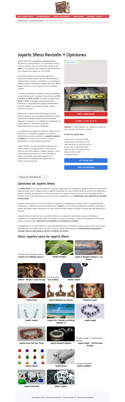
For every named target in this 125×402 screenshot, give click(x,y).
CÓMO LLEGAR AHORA (86, 114)
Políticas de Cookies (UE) (69, 397)
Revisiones (90, 16)
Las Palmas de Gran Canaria (36, 20)
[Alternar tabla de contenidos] (44, 177)
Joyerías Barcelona (43, 16)
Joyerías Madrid (27, 16)
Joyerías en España (23, 20)
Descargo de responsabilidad (85, 397)
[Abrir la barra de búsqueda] (106, 16)
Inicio (19, 16)
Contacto (99, 16)
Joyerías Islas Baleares (62, 16)
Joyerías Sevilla (78, 16)
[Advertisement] (62, 37)
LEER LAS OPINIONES (86, 167)
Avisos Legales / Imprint (38, 397)
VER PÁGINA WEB (86, 160)
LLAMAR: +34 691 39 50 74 (85, 121)
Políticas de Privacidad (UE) (54, 397)
